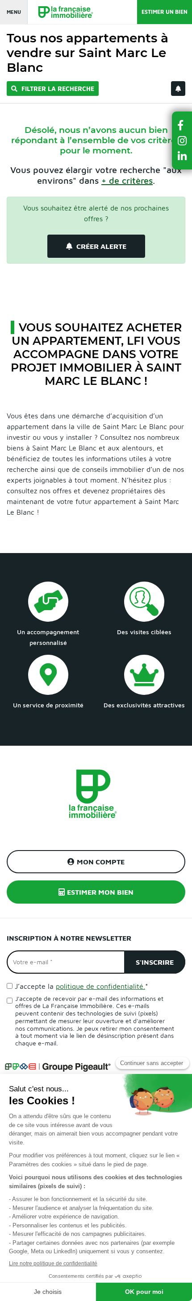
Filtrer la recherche (57, 88)
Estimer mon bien (100, 892)
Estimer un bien (165, 11)
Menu (14, 12)
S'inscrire (155, 962)
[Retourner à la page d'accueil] (61, 12)
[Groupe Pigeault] (57, 1066)
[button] (182, 125)
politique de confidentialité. (100, 986)
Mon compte (101, 862)
